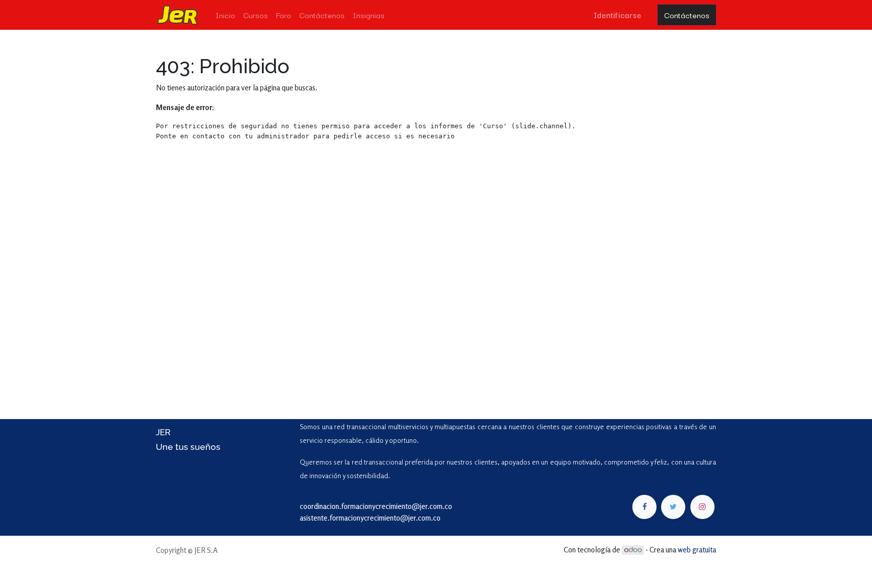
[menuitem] (225, 15)
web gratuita (697, 549)
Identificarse (617, 15)
